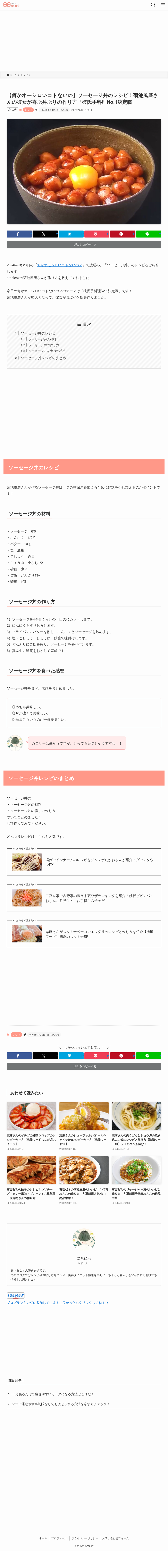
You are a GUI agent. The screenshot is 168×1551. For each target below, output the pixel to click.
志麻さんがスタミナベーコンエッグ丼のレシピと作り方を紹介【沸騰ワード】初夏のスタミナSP (99, 934)
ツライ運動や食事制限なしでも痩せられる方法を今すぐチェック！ (61, 1403)
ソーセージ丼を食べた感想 (46, 350)
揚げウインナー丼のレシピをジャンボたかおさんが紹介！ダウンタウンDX (99, 862)
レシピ (28, 109)
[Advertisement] (84, 40)
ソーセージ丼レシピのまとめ (43, 357)
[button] (19, 234)
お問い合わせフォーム (115, 1538)
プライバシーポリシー (85, 1538)
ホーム (43, 1538)
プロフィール (59, 1538)
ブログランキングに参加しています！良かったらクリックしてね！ (56, 1302)
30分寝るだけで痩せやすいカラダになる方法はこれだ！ (53, 1394)
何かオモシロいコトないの (54, 109)
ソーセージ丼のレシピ (38, 333)
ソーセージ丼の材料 (42, 339)
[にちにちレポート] (11, 5)
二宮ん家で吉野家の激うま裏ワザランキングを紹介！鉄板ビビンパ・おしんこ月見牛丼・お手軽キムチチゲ (99, 898)
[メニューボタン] (163, 5)
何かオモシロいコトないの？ (59, 264)
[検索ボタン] (153, 5)
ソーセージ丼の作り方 (43, 344)
